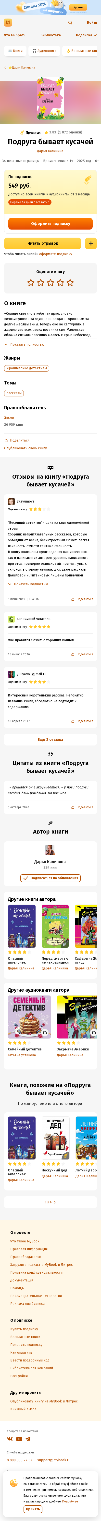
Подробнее (70, 1501)
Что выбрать (14, 35)
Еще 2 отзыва (50, 739)
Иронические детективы (26, 368)
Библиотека (50, 35)
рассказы (14, 393)
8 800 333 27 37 (19, 1460)
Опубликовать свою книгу (25, 448)
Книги (18, 51)
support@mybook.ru (53, 1460)
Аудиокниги (47, 51)
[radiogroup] (50, 283)
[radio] (31, 282)
